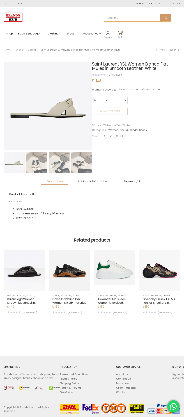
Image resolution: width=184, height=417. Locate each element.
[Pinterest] (116, 136)
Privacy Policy (68, 379)
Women (113, 130)
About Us (122, 374)
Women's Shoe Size (104, 89)
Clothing (53, 33)
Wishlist (121, 392)
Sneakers (66, 295)
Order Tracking (126, 388)
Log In (140, 3)
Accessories (90, 33)
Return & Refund (70, 388)
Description (55, 181)
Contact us (173, 3)
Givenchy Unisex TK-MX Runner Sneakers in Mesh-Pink (158, 302)
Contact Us (123, 379)
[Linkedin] (123, 136)
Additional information (93, 181)
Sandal (134, 130)
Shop (9, 33)
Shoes (70, 33)
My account (123, 383)
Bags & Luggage (28, 33)
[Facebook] (104, 136)
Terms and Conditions (74, 374)
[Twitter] (110, 136)
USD (6, 3)
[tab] (54, 181)
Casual (31, 50)
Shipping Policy (69, 383)
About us (154, 3)
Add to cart (111, 111)
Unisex (166, 295)
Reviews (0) (132, 181)
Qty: (94, 100)
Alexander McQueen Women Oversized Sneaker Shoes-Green (112, 302)
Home (7, 50)
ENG (20, 3)
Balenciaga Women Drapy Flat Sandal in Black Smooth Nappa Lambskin (21, 304)
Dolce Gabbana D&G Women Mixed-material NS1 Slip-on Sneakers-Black (68, 304)
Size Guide (66, 392)
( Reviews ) (114, 75)
